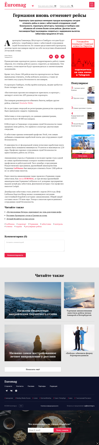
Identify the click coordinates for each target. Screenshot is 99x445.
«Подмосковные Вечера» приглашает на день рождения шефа (33, 212)
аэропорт (21, 224)
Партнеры (42, 386)
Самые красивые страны (82, 108)
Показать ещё (33, 369)
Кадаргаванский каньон (77, 117)
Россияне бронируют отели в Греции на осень (26, 215)
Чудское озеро (78, 98)
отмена (8, 226)
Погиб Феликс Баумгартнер (77, 125)
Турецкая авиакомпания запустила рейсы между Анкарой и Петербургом (79, 312)
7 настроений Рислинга (82, 398)
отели (35, 398)
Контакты (20, 386)
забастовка (45, 224)
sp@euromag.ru (89, 406)
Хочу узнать (82, 156)
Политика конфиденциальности (49, 406)
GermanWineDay (45, 398)
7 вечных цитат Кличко (78, 89)
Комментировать (15, 255)
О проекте (8, 386)
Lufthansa (18, 168)
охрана (18, 226)
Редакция (53, 386)
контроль (58, 224)
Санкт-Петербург (59, 398)
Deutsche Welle (26, 103)
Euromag (15, 4)
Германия (33, 224)
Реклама (31, 386)
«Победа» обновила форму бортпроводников (79, 354)
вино (70, 398)
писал (26, 178)
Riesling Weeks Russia (22, 398)
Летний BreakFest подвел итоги (20, 219)
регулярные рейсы (33, 226)
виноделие (9, 398)
